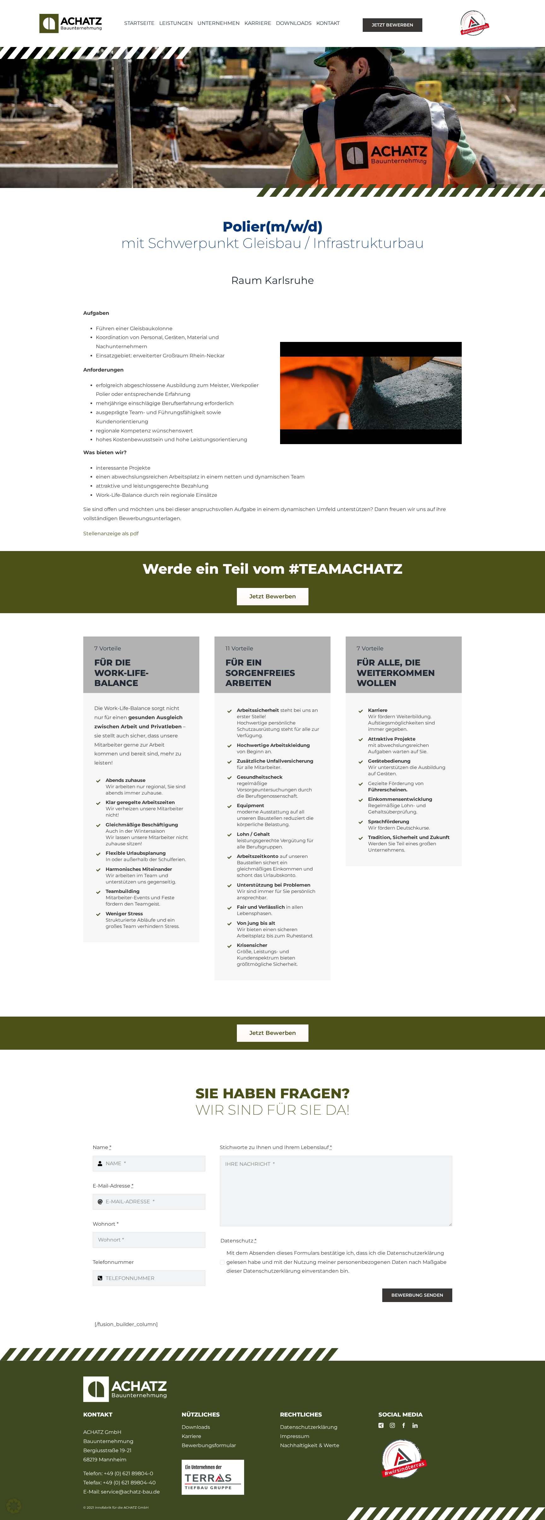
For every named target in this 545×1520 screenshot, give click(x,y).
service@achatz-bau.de (130, 1492)
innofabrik (103, 1507)
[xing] (381, 1425)
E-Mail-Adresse (113, 1186)
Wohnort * (106, 1224)
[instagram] (392, 1425)
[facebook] (403, 1425)
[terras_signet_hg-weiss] (403, 1440)
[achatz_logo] (70, 16)
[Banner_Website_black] (213, 1462)
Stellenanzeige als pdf (110, 534)
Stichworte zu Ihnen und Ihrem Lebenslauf (276, 1147)
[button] (14, 1506)
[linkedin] (415, 1425)
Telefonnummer (113, 1262)
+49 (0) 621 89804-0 (128, 1473)
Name (102, 1147)
